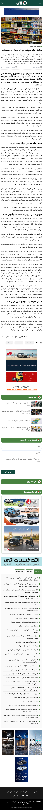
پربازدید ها (29, 572)
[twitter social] (19, 795)
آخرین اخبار (38, 572)
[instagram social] (15, 795)
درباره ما (34, 792)
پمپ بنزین (9, 343)
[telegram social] (28, 795)
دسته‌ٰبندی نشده (35, 46)
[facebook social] (24, 795)
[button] (4, 524)
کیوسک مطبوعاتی (12, 792)
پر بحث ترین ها (20, 572)
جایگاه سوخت (29, 343)
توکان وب (14, 807)
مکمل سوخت (19, 343)
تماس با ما (25, 792)
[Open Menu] (40, 3)
